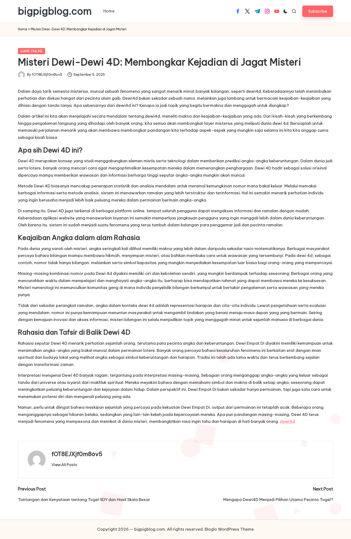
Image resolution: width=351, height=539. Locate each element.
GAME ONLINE (31, 51)
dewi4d (287, 421)
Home (22, 29)
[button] (317, 11)
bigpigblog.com (55, 11)
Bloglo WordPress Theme (229, 529)
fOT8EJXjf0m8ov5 (77, 453)
